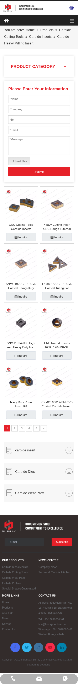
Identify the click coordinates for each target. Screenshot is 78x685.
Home (5, 602)
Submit (39, 171)
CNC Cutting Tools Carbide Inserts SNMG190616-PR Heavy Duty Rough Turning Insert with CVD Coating (21, 227)
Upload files (19, 161)
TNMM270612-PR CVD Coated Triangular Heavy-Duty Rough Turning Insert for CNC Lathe (57, 286)
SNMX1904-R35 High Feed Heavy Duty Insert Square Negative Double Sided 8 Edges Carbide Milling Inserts (21, 345)
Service (6, 623)
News (5, 618)
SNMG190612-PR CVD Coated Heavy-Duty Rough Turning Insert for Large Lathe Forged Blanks (21, 286)
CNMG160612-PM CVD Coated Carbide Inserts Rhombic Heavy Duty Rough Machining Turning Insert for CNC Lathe (57, 404)
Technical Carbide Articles (54, 572)
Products (7, 607)
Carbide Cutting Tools (15, 572)
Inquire (22, 237)
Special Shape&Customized (19, 588)
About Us (7, 613)
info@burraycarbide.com (52, 624)
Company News (47, 567)
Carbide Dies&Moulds (15, 567)
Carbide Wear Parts (14, 577)
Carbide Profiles (11, 583)
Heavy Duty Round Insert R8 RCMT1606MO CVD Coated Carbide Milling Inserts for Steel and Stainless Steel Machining (21, 404)
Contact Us (9, 629)
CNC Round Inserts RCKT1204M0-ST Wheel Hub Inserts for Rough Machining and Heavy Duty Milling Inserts (56, 345)
